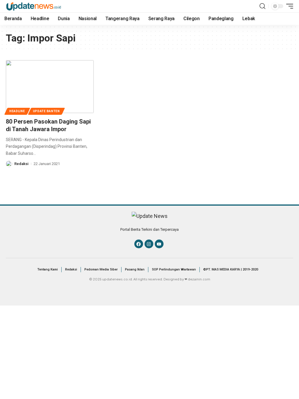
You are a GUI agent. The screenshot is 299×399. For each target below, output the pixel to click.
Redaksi (21, 164)
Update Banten (46, 111)
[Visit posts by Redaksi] (9, 164)
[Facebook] (138, 244)
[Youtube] (159, 244)
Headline (17, 111)
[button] (262, 6)
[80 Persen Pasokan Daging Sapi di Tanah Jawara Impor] (50, 86)
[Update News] (33, 6)
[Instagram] (149, 244)
